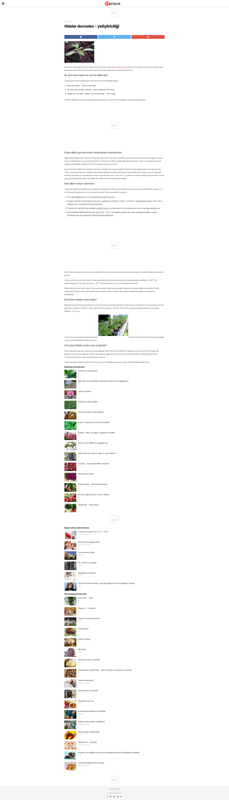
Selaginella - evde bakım (88, 505)
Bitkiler (70, 21)
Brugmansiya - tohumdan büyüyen (93, 484)
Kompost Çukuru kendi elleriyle (91, 412)
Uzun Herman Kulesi (86, 552)
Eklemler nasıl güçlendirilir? (89, 542)
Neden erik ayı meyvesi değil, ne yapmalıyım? (97, 453)
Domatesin (119, 67)
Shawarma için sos (86, 701)
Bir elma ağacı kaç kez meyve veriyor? (94, 494)
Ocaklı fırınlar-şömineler (88, 690)
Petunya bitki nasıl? (86, 474)
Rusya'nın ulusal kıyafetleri (89, 618)
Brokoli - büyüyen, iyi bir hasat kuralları (94, 422)
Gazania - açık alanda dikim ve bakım (93, 463)
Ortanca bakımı (84, 391)
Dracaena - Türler (85, 598)
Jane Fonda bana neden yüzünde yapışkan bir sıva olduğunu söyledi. (106, 583)
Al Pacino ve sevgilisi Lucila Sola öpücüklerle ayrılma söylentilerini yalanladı (108, 752)
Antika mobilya (84, 639)
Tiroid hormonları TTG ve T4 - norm (93, 532)
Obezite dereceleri (86, 680)
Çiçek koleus (83, 629)
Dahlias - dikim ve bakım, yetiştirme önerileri (96, 433)
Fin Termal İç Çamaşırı (87, 562)
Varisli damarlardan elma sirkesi (91, 763)
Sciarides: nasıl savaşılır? (88, 402)
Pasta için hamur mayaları (89, 660)
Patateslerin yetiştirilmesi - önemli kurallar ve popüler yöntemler (104, 670)
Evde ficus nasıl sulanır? (88, 371)
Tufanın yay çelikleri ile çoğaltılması (92, 443)
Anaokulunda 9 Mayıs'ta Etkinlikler (92, 711)
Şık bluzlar (82, 649)
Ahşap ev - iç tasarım (87, 608)
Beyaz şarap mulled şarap (88, 732)
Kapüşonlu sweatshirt (87, 573)
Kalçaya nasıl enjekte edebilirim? (91, 721)
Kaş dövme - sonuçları (87, 742)
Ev (65, 21)
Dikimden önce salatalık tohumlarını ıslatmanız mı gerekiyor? (103, 381)
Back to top (114, 789)
